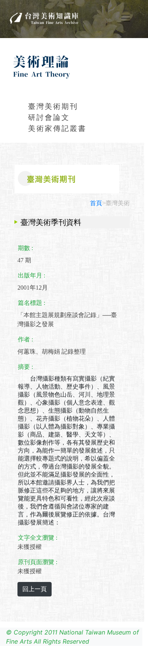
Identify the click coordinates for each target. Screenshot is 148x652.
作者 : (25, 339)
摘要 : (25, 366)
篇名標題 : (31, 303)
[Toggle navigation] (125, 18)
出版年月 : (31, 275)
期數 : (25, 248)
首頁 (96, 203)
